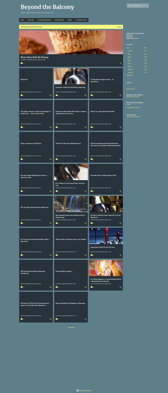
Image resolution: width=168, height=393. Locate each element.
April (129, 63)
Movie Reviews (59, 20)
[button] (121, 63)
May (129, 60)
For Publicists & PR (81, 20)
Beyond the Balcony (47, 7)
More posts (71, 327)
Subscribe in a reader (132, 96)
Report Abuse (130, 89)
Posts (131, 37)
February (130, 69)
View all (119, 27)
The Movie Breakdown (44, 20)
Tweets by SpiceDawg (133, 116)
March (130, 66)
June (129, 57)
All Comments (133, 38)
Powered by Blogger (85, 390)
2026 (127, 48)
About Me (31, 20)
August (130, 51)
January (130, 72)
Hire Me (69, 20)
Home (22, 20)
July (129, 54)
